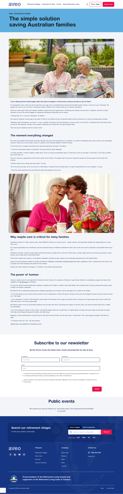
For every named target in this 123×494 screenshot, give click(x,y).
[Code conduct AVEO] (15, 478)
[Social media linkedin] (15, 454)
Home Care (38, 456)
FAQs (63, 462)
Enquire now (108, 4)
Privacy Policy (27, 382)
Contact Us (91, 456)
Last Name (64, 356)
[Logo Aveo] (15, 4)
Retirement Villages (33, 4)
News (63, 459)
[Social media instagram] (24, 454)
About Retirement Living (71, 4)
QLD (78, 437)
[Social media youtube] (19, 454)
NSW (83, 437)
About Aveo (65, 452)
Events (59, 4)
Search (106, 432)
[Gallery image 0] (61, 68)
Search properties (89, 427)
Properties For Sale (48, 4)
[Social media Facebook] (10, 454)
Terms (102, 488)
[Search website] (87, 4)
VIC (89, 437)
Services (37, 459)
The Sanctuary (23, 282)
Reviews (64, 456)
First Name (24, 356)
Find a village (95, 4)
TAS (94, 437)
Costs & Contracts (40, 462)
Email (22, 365)
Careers (64, 466)
